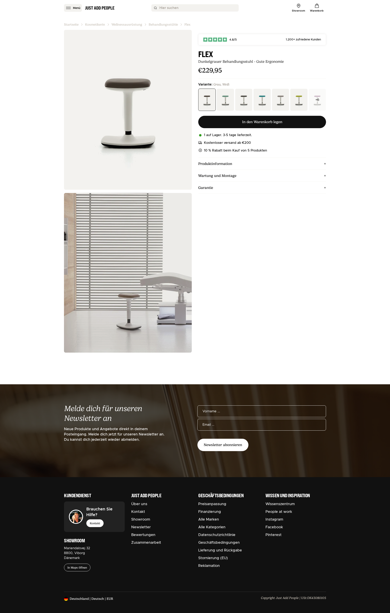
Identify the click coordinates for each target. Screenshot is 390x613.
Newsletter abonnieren (223, 445)
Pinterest (273, 535)
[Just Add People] (100, 8)
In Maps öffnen (77, 567)
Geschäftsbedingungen (219, 543)
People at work (278, 512)
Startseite (71, 24)
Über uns (139, 504)
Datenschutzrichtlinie (216, 535)
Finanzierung (209, 512)
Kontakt (95, 523)
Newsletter (141, 527)
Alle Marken (208, 519)
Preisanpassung (212, 504)
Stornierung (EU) (213, 558)
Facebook (274, 527)
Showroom (140, 519)
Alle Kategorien (211, 527)
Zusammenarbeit (146, 543)
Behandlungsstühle (163, 24)
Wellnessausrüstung (127, 24)
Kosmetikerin (95, 24)
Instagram (274, 519)
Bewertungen (143, 535)
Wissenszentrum (280, 504)
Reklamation (209, 566)
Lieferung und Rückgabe (220, 550)
